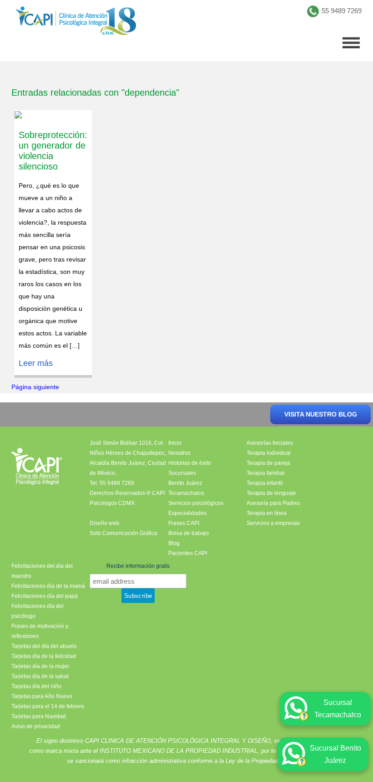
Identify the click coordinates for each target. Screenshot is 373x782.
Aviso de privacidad (35, 726)
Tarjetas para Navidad (38, 716)
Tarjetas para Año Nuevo (41, 696)
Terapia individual (269, 453)
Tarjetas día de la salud (40, 676)
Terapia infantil (265, 483)
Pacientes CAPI (187, 553)
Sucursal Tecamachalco (337, 709)
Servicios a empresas (273, 523)
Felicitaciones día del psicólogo (37, 611)
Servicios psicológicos (195, 503)
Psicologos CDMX (112, 503)
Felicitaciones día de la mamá (48, 586)
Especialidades (187, 513)
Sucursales (182, 473)
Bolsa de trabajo (188, 533)
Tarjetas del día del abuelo (44, 646)
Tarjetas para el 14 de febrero (47, 706)
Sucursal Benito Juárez (335, 754)
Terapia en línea (267, 513)
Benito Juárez (185, 483)
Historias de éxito (189, 463)
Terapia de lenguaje (271, 493)
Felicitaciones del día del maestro (42, 571)
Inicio (174, 443)
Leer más (36, 363)
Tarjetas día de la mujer (40, 666)
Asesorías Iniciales (270, 443)
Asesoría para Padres (273, 503)
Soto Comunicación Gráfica (123, 533)
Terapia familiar (266, 473)
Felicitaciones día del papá (44, 596)
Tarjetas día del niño (36, 686)
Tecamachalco (186, 493)
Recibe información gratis (138, 566)
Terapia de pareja (268, 463)
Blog (174, 543)
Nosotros (179, 453)
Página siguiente (35, 387)
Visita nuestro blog (320, 414)
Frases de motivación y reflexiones (39, 631)
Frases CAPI (183, 523)
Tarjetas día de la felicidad (43, 656)
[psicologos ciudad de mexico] (76, 23)
